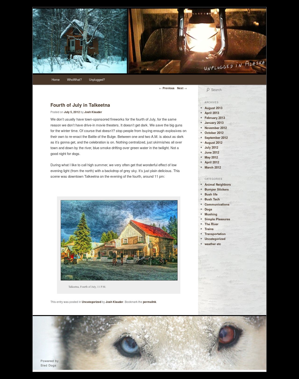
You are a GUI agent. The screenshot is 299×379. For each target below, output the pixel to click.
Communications (217, 204)
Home (56, 79)
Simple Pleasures (217, 219)
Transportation (215, 234)
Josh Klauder (93, 112)
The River (211, 224)
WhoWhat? (74, 79)
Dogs (208, 209)
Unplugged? (97, 79)
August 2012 (213, 142)
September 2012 (216, 137)
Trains (209, 229)
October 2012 (214, 132)
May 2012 (211, 157)
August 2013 (213, 108)
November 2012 (216, 127)
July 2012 (211, 147)
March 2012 (213, 167)
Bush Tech (212, 199)
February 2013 (215, 117)
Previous (166, 88)
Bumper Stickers (217, 189)
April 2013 (212, 112)
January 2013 (214, 122)
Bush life (211, 194)
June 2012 (212, 152)
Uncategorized (91, 302)
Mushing (211, 214)
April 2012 (212, 162)
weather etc (213, 244)
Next (182, 88)
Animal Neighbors (218, 184)
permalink (149, 302)
